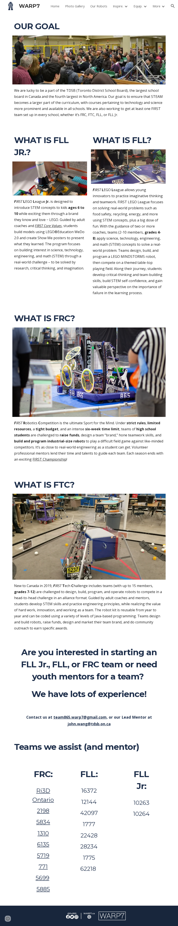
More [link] (156, 6)
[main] (89, 26)
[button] (173, 6)
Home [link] (55, 6)
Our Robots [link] (98, 6)
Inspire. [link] (118, 6)
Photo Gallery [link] (75, 6)
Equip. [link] (138, 6)
